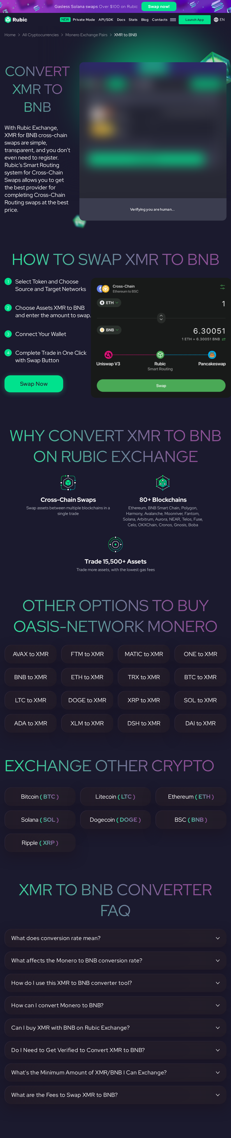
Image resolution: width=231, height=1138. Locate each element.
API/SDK (106, 19)
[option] (115, 6)
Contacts (159, 19)
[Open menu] (173, 20)
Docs (121, 19)
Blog (145, 19)
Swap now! (159, 6)
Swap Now (34, 384)
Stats (133, 19)
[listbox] (115, 6)
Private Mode (78, 19)
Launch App (194, 20)
